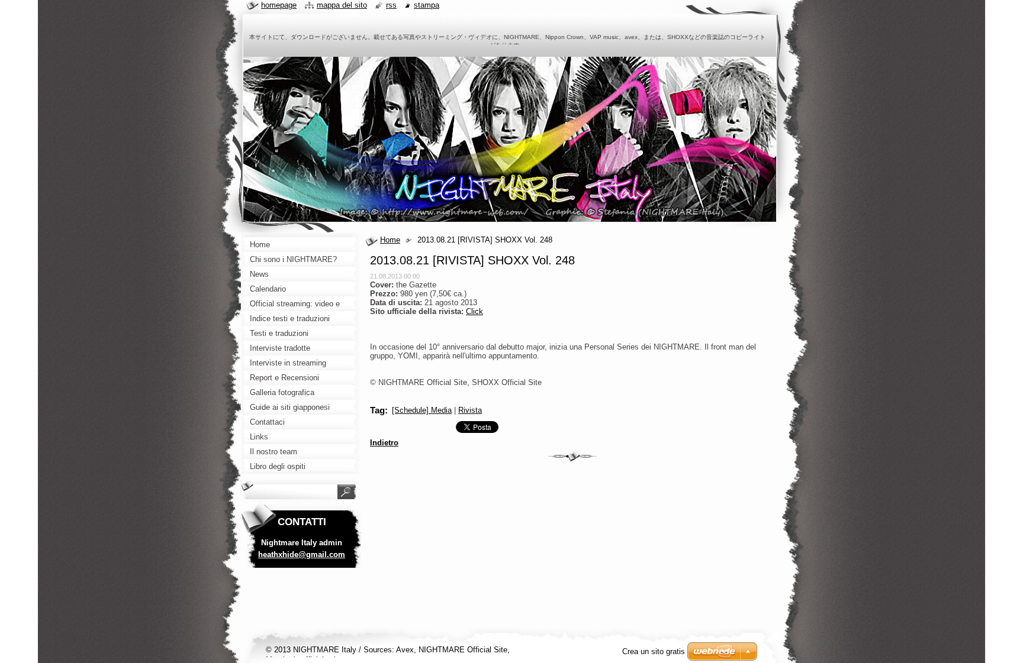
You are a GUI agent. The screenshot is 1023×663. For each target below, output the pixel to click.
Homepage (279, 5)
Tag (377, 410)
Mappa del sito (342, 5)
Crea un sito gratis (653, 651)
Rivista (470, 410)
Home (390, 239)
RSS (391, 5)
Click (474, 311)
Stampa (426, 5)
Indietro (384, 442)
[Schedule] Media (422, 410)
